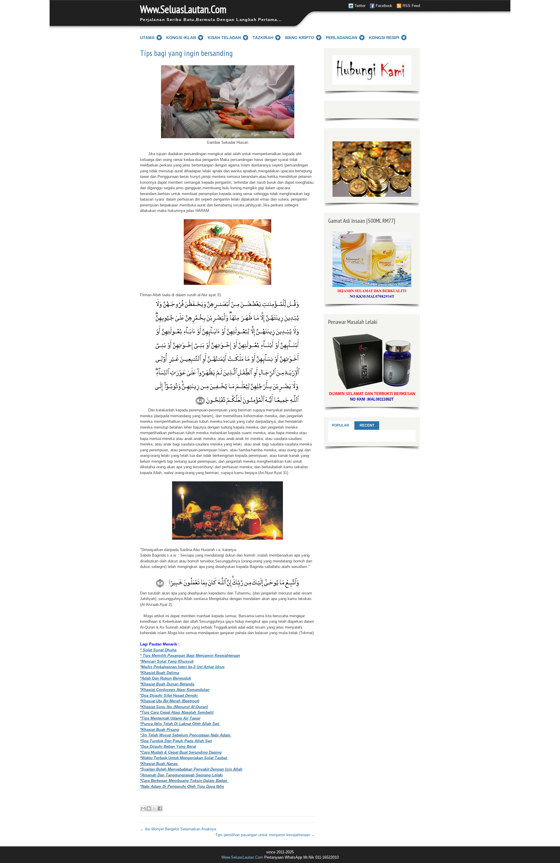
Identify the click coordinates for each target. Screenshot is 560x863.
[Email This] (143, 808)
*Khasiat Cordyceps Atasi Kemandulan (174, 689)
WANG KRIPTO (299, 37)
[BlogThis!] (149, 808)
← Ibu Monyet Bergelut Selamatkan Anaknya (178, 829)
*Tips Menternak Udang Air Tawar (170, 718)
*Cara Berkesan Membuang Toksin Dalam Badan (184, 780)
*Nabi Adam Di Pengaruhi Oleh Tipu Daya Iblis (182, 786)
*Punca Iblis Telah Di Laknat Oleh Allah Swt (180, 724)
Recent (367, 425)
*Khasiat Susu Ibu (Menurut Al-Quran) (174, 707)
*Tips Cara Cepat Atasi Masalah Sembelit (177, 712)
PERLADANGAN (341, 37)
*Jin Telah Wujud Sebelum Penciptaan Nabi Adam (186, 735)
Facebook (384, 5)
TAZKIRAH (263, 37)
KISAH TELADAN (224, 37)
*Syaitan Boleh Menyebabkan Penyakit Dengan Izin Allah (191, 769)
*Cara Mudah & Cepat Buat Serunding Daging (181, 752)
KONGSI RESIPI (384, 37)
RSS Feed (411, 5)
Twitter (359, 5)
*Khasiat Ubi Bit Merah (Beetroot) (169, 701)
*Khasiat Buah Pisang (159, 729)
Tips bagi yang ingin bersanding (186, 53)
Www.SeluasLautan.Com (183, 9)
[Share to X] (154, 808)
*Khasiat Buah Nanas (159, 764)
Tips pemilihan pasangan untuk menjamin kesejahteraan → (265, 835)
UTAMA (147, 37)
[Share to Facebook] (160, 808)
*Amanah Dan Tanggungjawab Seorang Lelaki (181, 775)
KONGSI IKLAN (181, 37)
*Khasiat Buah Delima (159, 673)
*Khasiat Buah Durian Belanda (167, 684)
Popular (340, 425)
